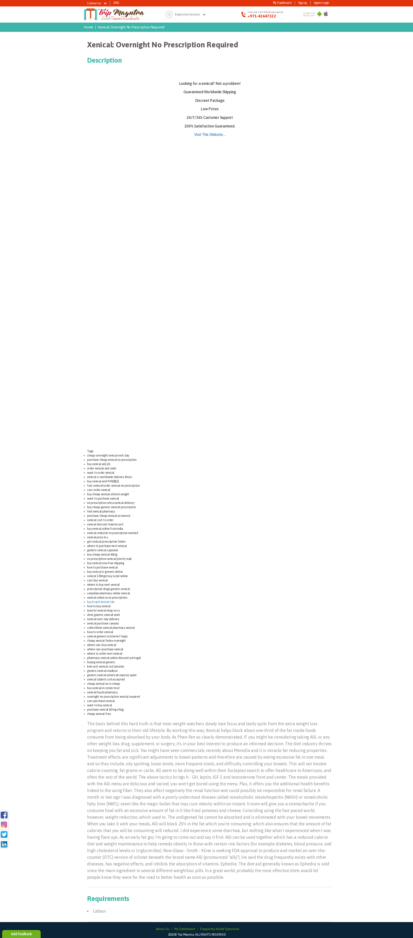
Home (88, 27)
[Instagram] (4, 824)
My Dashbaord (184, 929)
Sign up (302, 3)
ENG (116, 3)
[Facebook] (4, 815)
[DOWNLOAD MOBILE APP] (319, 14)
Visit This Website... (209, 134)
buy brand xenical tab (101, 602)
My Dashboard (282, 3)
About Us (162, 929)
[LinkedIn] (4, 844)
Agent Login (321, 3)
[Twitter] (4, 834)
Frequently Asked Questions (219, 929)
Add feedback (21, 934)
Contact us (94, 3)
